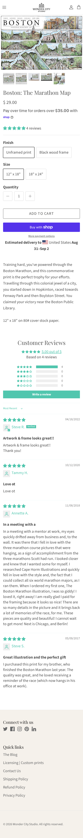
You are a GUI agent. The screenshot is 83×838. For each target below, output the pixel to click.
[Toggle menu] (4, 7)
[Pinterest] (27, 729)
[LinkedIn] (34, 729)
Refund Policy (14, 787)
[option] (41, 43)
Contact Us (12, 771)
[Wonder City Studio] (41, 7)
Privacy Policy (14, 795)
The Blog (10, 754)
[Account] (70, 7)
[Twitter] (5, 729)
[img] (14, 420)
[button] (14, 128)
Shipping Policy (15, 779)
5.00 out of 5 (52, 351)
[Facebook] (12, 729)
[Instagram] (19, 729)
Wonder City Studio (25, 824)
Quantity (10, 187)
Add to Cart (41, 213)
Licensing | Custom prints (23, 763)
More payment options (41, 236)
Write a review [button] (41, 394)
